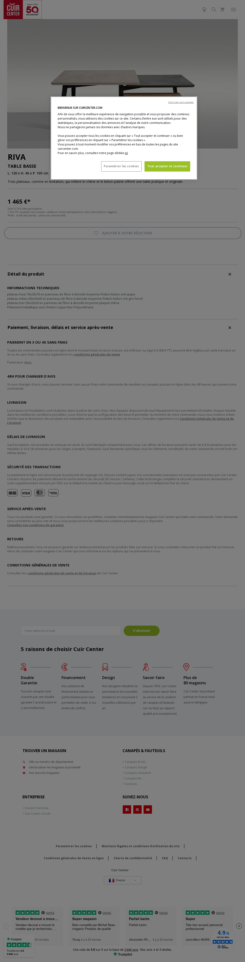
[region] (123, 138)
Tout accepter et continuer (167, 166)
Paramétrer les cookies (121, 166)
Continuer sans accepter (181, 102)
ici (126, 153)
